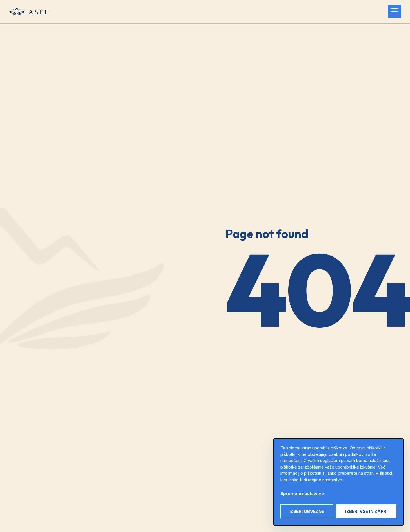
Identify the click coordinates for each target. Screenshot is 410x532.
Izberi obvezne (306, 511)
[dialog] (338, 482)
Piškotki (384, 473)
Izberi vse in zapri (366, 511)
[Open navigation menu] (394, 11)
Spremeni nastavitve (302, 493)
